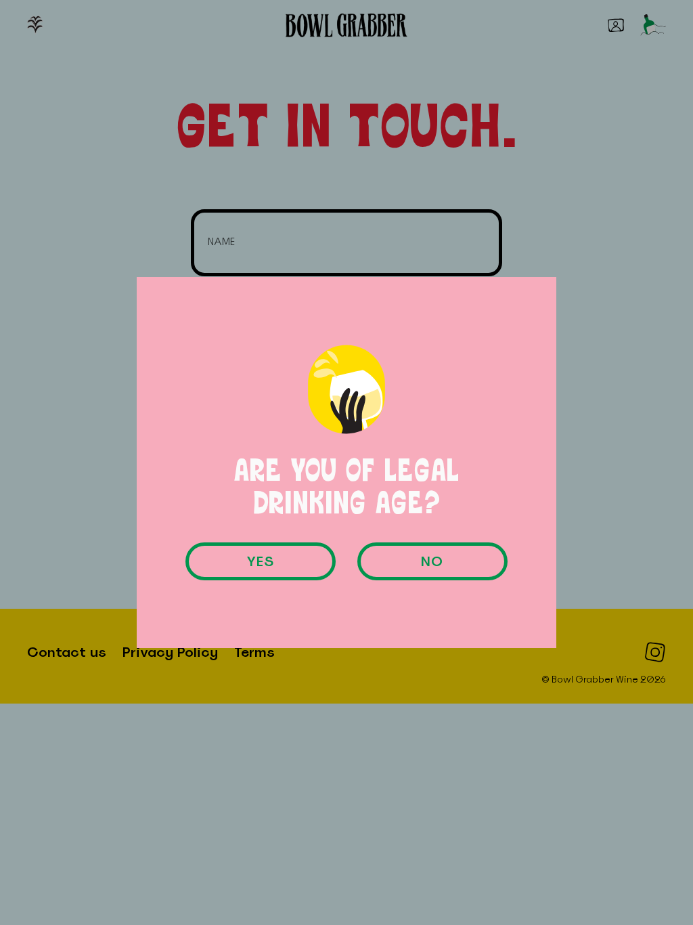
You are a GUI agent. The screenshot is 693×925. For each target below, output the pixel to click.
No (432, 561)
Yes (261, 561)
